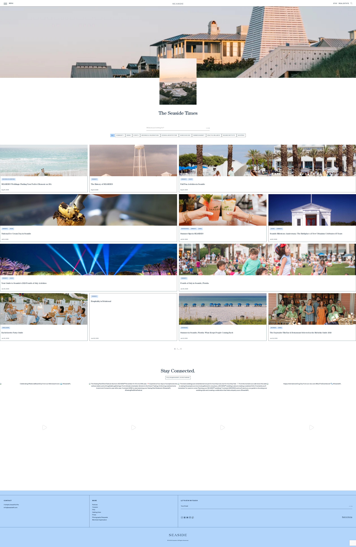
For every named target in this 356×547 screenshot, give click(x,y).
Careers (95, 507)
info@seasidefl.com (10, 508)
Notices (95, 505)
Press (94, 515)
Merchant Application (99, 520)
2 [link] (177, 349)
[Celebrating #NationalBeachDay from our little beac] (44, 427)
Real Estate (344, 4)
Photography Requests (100, 517)
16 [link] (181, 349)
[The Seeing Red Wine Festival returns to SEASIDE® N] (133, 427)
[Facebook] (182, 517)
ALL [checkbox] (112, 135)
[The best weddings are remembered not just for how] (222, 427)
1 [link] (174, 349)
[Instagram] (184, 517)
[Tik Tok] (193, 517)
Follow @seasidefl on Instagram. (178, 377)
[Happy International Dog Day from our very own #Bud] (311, 427)
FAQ (93, 510)
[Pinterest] (190, 517)
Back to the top (347, 517)
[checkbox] (120, 135)
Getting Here (96, 512)
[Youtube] (187, 517)
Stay (335, 4)
